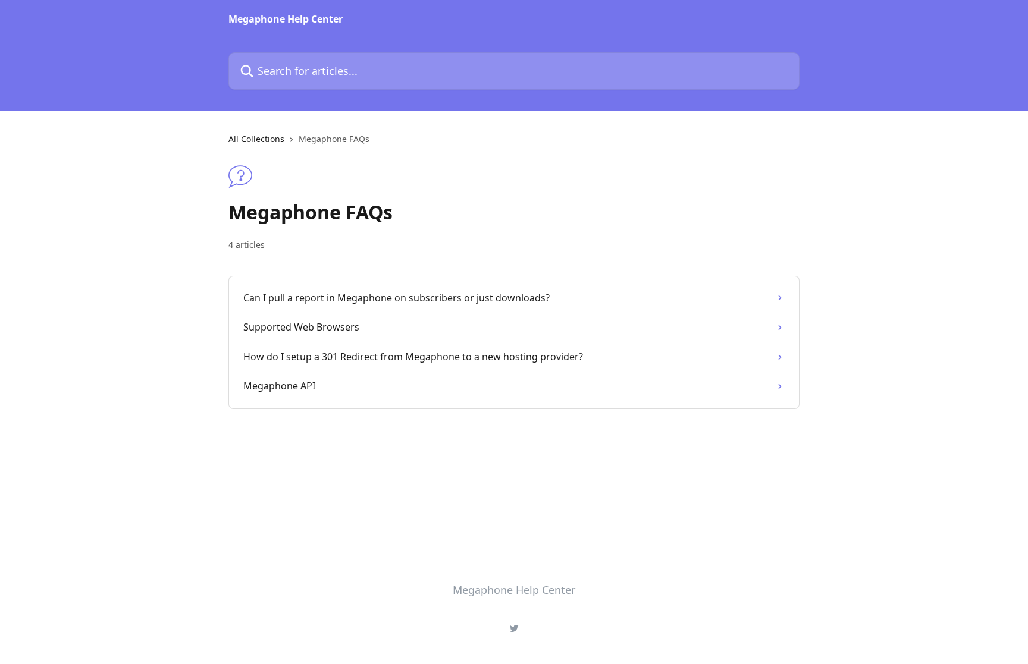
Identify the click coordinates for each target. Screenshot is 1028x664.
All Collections (256, 138)
